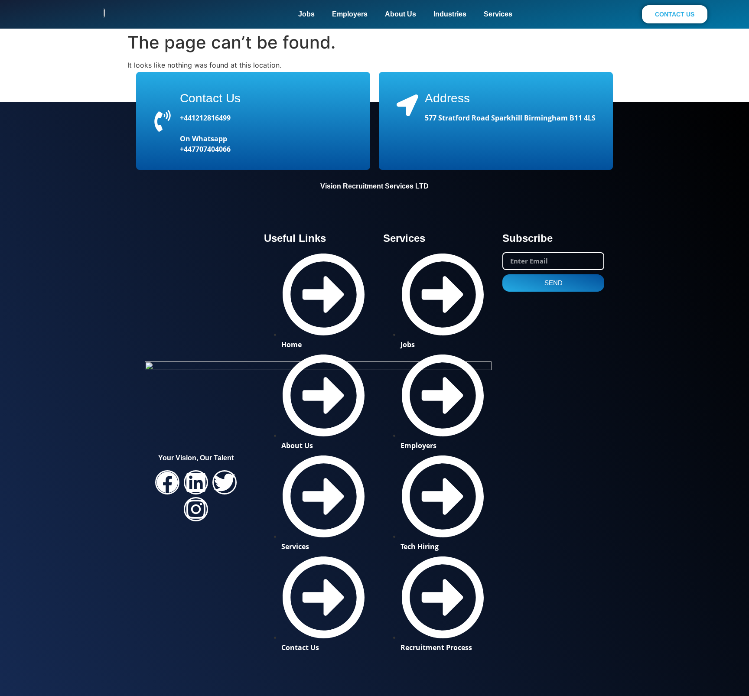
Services (498, 14)
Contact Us (210, 98)
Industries (449, 14)
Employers (350, 14)
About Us (400, 14)
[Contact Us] (162, 121)
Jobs (306, 14)
